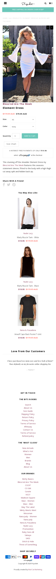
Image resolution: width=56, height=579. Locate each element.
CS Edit (28, 488)
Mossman (28, 513)
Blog (28, 463)
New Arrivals (28, 448)
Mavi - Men (28, 504)
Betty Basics (28, 479)
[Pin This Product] (14, 185)
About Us (28, 408)
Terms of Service (28, 423)
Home (5, 18)
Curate (28, 491)
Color (5, 126)
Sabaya (28, 535)
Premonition (28, 529)
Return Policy (28, 417)
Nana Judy (28, 519)
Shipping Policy (28, 414)
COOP (28, 485)
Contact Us (28, 429)
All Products (15, 18)
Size (4, 119)
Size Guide (28, 411)
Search (28, 404)
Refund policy (28, 436)
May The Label (28, 507)
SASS (28, 538)
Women (27, 454)
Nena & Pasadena (28, 522)
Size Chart (11, 144)
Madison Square (28, 497)
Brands (28, 460)
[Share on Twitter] (8, 185)
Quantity (7, 136)
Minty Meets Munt (28, 510)
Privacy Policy (28, 420)
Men (28, 457)
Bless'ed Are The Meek (17, 103)
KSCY (28, 494)
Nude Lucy (28, 525)
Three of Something (28, 544)
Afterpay (28, 426)
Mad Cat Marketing (35, 569)
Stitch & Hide (28, 541)
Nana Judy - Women (28, 516)
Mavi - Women (27, 500)
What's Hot (28, 451)
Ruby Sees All (28, 532)
